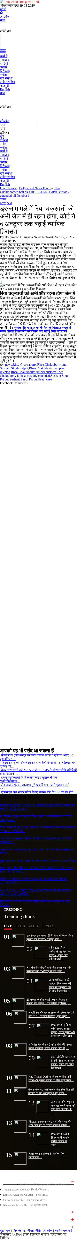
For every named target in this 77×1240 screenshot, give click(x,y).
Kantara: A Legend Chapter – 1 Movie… (25, 1194)
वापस (3, 199)
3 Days (47, 925)
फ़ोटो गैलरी (8, 1226)
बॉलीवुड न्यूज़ (9, 1211)
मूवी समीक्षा (6, 173)
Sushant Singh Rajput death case (30, 379)
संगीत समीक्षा (7, 177)
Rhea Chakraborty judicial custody (33, 372)
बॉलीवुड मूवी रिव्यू (11, 1181)
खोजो (3, 9)
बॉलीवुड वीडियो (10, 1219)
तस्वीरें (3, 162)
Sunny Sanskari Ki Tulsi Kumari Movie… (26, 1199)
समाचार (4, 155)
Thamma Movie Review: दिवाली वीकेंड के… (26, 1189)
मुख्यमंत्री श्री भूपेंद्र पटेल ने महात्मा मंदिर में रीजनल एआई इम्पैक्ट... (38, 860)
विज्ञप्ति (17, 1230)
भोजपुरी (4, 181)
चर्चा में (3, 151)
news (8, 364)
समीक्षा (4, 147)
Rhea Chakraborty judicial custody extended (31, 373)
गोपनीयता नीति (32, 1230)
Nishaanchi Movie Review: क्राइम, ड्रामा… (26, 1205)
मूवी (2, 136)
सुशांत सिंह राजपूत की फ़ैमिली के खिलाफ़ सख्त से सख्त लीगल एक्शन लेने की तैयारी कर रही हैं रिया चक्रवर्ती (35, 329)
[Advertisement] (38, 565)
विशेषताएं (5, 166)
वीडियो (4, 140)
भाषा (2, 20)
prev (3, 203)
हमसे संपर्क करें (63, 1230)
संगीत (3, 144)
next (9, 203)
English (5, 184)
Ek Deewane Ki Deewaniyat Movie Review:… (45, 1184)
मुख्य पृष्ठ (5, 1230)
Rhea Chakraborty (24, 364)
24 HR (33, 925)
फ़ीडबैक (4, 16)
